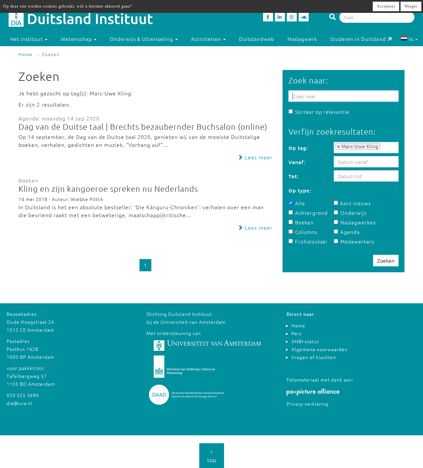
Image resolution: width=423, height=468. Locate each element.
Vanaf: (296, 162)
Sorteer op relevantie (322, 111)
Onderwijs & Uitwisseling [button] (142, 38)
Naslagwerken (358, 222)
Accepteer (386, 6)
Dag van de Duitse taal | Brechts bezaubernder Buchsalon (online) (143, 126)
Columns (306, 231)
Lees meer (258, 157)
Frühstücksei (311, 241)
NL (411, 39)
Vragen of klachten (313, 357)
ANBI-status (305, 341)
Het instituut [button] (27, 38)
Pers (296, 333)
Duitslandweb (256, 38)
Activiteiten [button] (206, 38)
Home (25, 54)
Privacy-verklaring (307, 403)
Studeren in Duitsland (358, 38)
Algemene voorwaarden (319, 349)
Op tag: (298, 148)
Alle (300, 203)
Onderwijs (353, 212)
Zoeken (386, 260)
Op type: (299, 190)
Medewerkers (357, 241)
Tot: (293, 176)
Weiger (410, 6)
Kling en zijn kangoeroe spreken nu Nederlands (108, 188)
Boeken (304, 222)
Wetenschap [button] (77, 38)
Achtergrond (311, 212)
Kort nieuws (355, 203)
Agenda (350, 231)
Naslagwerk (302, 38)
